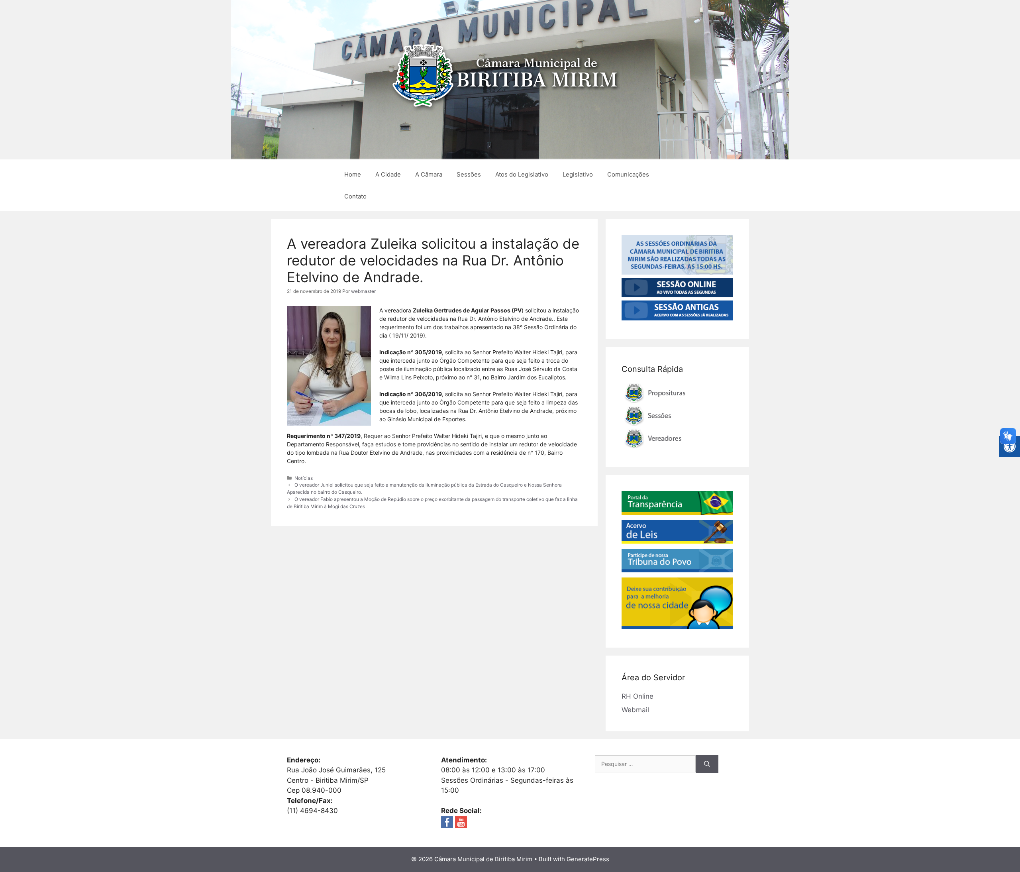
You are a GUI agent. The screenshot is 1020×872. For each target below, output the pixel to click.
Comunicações (628, 174)
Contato (355, 196)
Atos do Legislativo (521, 174)
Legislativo (578, 174)
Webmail (635, 710)
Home (352, 174)
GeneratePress (588, 859)
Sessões (469, 174)
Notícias (303, 478)
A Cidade (388, 174)
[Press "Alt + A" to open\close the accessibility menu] (1009, 446)
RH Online (637, 696)
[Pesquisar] (707, 764)
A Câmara (428, 174)
